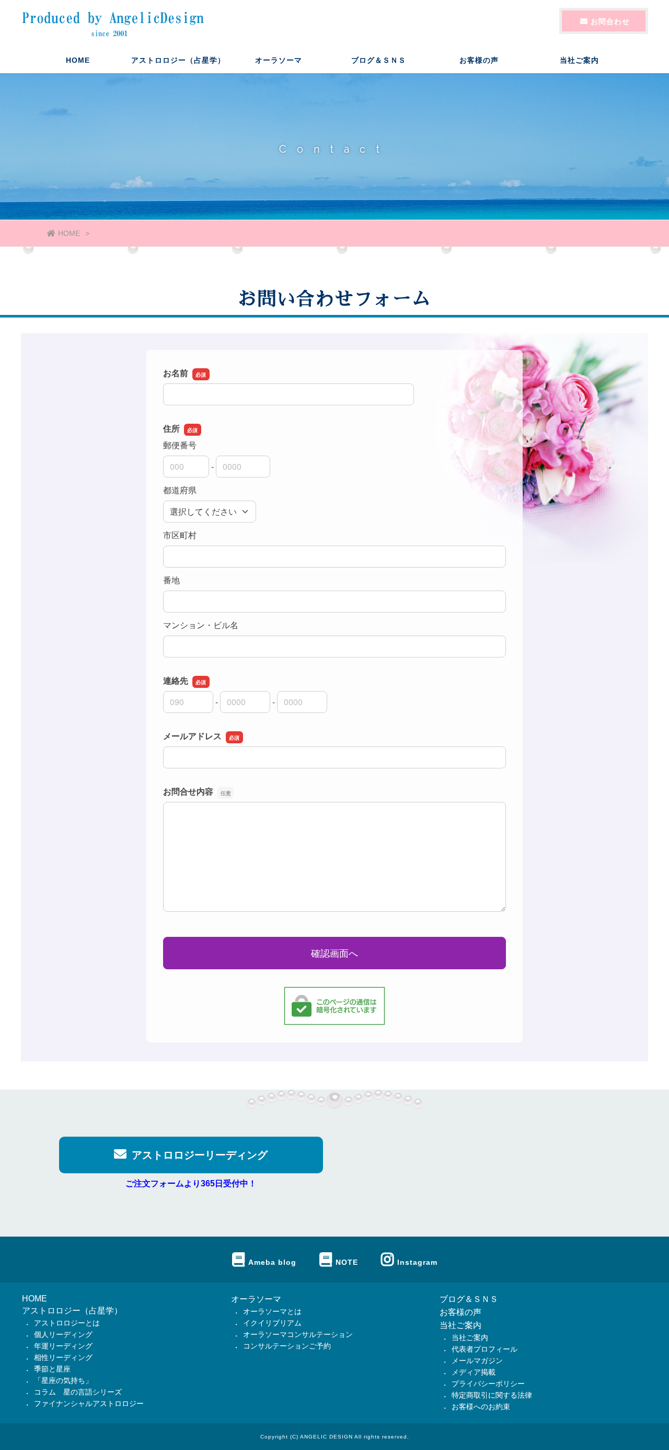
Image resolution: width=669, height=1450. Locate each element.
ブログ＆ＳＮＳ (378, 60)
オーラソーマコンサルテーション (298, 1334)
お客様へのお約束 (481, 1406)
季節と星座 (52, 1369)
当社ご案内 (460, 1325)
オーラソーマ (256, 1299)
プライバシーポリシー (488, 1383)
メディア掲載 (473, 1372)
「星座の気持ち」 (63, 1380)
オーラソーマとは (272, 1311)
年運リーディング (63, 1346)
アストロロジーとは (67, 1323)
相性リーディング (63, 1357)
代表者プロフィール (484, 1349)
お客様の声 (479, 60)
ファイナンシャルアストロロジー (89, 1403)
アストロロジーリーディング (200, 1155)
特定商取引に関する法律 (492, 1395)
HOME (78, 60)
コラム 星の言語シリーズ (78, 1392)
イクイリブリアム (272, 1323)
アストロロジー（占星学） (72, 1310)
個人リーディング (63, 1334)
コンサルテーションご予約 (287, 1346)
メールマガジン (477, 1360)
